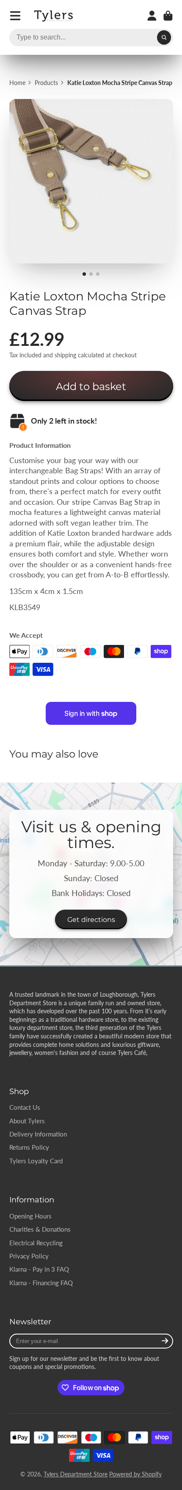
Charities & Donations (40, 1229)
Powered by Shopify (135, 1474)
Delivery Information (38, 1134)
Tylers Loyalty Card (36, 1161)
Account (152, 16)
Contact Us (24, 1107)
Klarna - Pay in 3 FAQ (39, 1269)
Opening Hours (30, 1216)
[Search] (164, 38)
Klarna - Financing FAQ (41, 1282)
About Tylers (27, 1121)
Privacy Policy (29, 1256)
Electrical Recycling (36, 1243)
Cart (168, 16)
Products (46, 82)
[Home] (54, 16)
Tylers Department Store (76, 1474)
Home (17, 82)
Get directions (91, 919)
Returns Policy (29, 1147)
